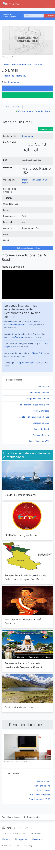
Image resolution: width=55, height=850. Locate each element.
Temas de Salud (41, 429)
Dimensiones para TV (39, 441)
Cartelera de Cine (41, 423)
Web (24, 216)
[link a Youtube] (37, 839)
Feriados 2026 (43, 781)
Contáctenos (35, 833)
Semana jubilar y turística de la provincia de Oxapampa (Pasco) (23, 665)
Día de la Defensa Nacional (20, 494)
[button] (27, 88)
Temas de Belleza (41, 435)
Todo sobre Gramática (38, 392)
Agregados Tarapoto (13, 337)
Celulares (50, 16)
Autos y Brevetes (41, 411)
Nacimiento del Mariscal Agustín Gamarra (23, 621)
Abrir (24, 222)
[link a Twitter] (6, 839)
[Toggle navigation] (48, 4)
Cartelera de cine (42, 786)
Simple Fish (37, 353)
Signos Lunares (43, 790)
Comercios (7, 14)
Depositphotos (33, 817)
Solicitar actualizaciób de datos (28, 248)
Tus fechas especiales (40, 794)
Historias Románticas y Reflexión (34, 404)
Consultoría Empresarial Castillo (18, 324)
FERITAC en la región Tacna (21, 535)
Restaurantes (10, 17)
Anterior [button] (7, 107)
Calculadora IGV (41, 386)
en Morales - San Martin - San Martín (24, 64)
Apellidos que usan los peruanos (34, 417)
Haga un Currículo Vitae (38, 398)
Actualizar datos (46, 129)
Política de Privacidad (15, 833)
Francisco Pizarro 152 (15, 75)
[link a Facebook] (21, 839)
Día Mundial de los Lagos (19, 707)
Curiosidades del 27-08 (39, 799)
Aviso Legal (22, 827)
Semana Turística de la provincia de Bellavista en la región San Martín (25, 577)
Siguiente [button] (16, 107)
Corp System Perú (25, 362)
